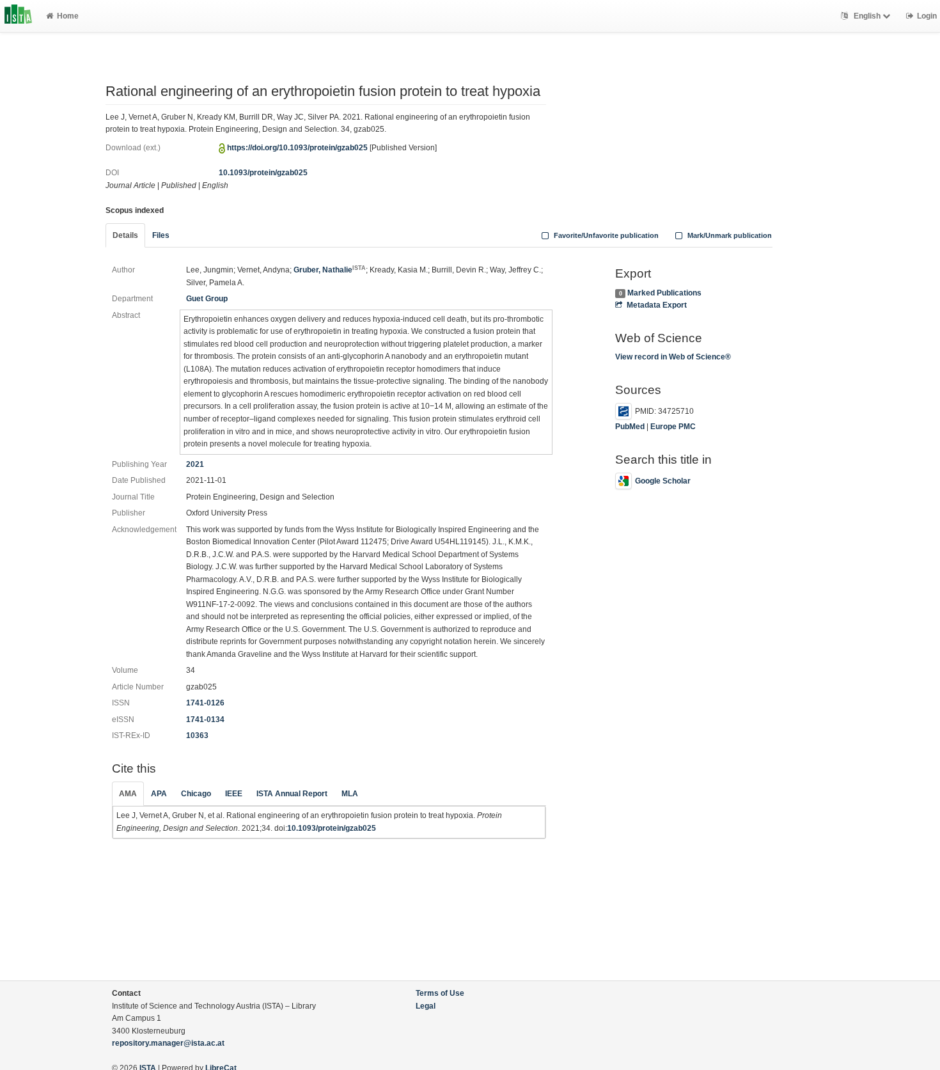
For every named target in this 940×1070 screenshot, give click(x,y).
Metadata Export (656, 305)
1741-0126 (205, 702)
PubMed (630, 426)
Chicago (196, 793)
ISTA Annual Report (291, 793)
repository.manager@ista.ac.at (168, 1043)
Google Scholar (663, 480)
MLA (349, 793)
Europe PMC (673, 426)
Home (68, 16)
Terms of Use (440, 993)
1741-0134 (205, 719)
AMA (128, 793)
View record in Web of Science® (673, 356)
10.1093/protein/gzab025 (263, 172)
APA (159, 793)
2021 (195, 464)
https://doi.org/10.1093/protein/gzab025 (297, 147)
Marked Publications (664, 292)
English (867, 16)
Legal (425, 1006)
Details (125, 235)
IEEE (233, 793)
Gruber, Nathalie (330, 269)
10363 (197, 735)
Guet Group (207, 298)
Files (160, 235)
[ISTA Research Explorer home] (18, 16)
